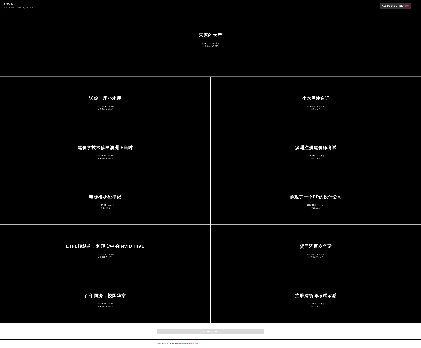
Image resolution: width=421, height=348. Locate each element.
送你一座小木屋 (105, 98)
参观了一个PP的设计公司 (316, 196)
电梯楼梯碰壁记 (105, 196)
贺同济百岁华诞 (316, 246)
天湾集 (207, 46)
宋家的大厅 (210, 35)
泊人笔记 (214, 46)
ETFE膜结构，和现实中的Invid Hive (105, 246)
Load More (210, 331)
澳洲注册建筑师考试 (316, 147)
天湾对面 (8, 4)
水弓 (217, 43)
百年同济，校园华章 (105, 295)
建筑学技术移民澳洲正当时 (105, 147)
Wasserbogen (193, 343)
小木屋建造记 (316, 98)
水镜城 (102, 257)
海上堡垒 (109, 257)
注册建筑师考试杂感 (316, 295)
